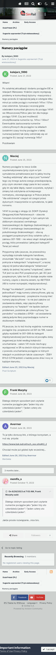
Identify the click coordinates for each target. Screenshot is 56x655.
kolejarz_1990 (11, 56)
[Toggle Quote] (6, 491)
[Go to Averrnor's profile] (5, 426)
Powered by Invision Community (28, 609)
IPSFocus (21, 603)
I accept (49, 649)
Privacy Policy (46, 603)
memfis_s (16, 479)
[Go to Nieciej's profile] (5, 158)
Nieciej (14, 156)
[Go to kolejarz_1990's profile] (5, 74)
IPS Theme (8, 603)
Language (31, 603)
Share (14, 535)
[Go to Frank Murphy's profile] (5, 392)
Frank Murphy (18, 390)
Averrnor (15, 424)
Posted (20, 76)
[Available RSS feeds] (51, 572)
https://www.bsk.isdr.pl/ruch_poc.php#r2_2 (24, 444)
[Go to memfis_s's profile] (5, 481)
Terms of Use (6, 651)
